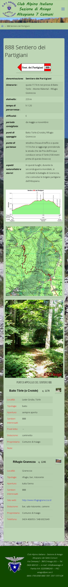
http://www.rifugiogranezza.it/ (37, 500)
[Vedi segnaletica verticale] (34, 262)
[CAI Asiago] (27, 8)
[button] (14, 339)
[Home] (2, 26)
